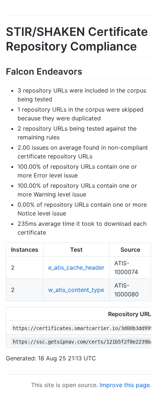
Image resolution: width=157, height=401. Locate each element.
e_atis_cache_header (76, 267)
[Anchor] (86, 70)
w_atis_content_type (76, 289)
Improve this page (125, 385)
